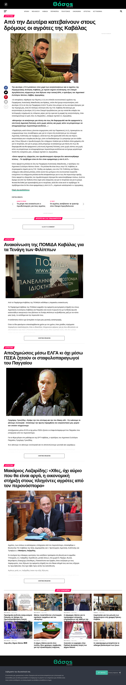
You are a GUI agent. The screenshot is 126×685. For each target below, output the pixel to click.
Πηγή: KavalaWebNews (21, 190)
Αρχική (26, 11)
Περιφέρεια (54, 11)
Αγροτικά (87, 11)
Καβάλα (45, 11)
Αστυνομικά (97, 11)
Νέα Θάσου (36, 11)
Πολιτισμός (65, 11)
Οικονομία (77, 11)
